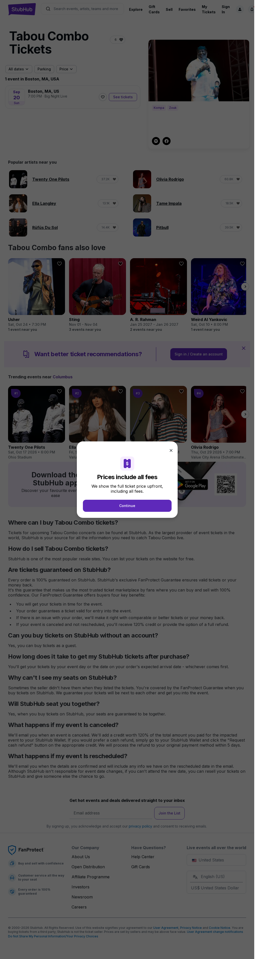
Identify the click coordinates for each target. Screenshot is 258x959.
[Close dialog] (171, 450)
